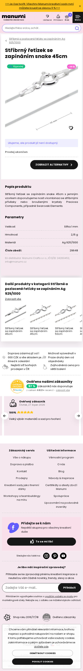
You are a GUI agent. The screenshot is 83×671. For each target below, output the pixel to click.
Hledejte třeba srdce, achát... (22, 28)
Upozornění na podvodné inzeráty (61, 505)
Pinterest (55, 556)
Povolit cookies (42, 661)
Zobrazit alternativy (52, 164)
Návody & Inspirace (61, 478)
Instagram (46, 556)
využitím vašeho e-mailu (59, 596)
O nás (61, 464)
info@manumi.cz (15, 261)
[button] (71, 128)
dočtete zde (41, 646)
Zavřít (80, 6)
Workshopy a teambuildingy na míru (21, 498)
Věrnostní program (61, 457)
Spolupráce (61, 496)
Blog (61, 471)
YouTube (63, 556)
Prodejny (22, 478)
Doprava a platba (21, 464)
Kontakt (22, 471)
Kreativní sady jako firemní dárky (21, 487)
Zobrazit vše (13, 299)
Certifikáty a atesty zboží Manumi (61, 487)
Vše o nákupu (22, 457)
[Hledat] (77, 28)
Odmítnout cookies (43, 653)
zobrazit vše (63, 390)
